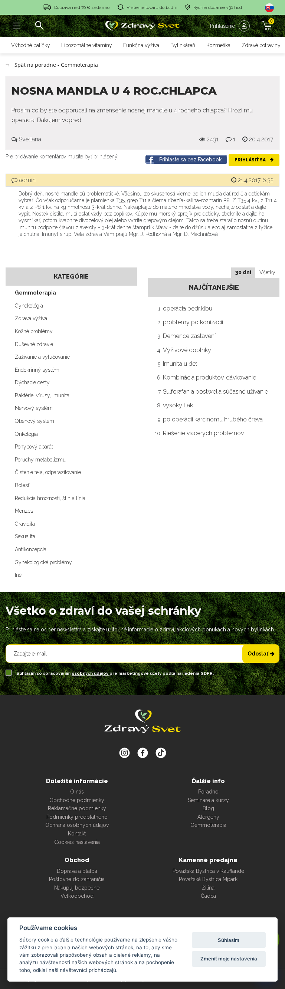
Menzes (24, 511)
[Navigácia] (17, 26)
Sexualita (25, 536)
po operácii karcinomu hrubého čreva (213, 419)
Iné (18, 575)
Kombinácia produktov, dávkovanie (209, 377)
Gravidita (25, 524)
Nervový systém (34, 408)
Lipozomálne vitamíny (86, 45)
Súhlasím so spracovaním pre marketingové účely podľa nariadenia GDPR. (114, 673)
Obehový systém (34, 421)
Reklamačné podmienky (77, 808)
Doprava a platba (77, 871)
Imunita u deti (181, 363)
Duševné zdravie (34, 344)
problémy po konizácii (193, 322)
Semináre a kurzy (208, 800)
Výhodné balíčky (30, 45)
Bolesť (22, 485)
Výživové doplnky (187, 350)
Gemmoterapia (35, 293)
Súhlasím (228, 940)
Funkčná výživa (141, 45)
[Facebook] (160, 752)
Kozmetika (218, 45)
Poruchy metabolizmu (40, 460)
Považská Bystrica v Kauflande (208, 871)
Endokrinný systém (37, 370)
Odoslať (258, 654)
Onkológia (26, 434)
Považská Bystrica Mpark (208, 879)
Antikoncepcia (30, 549)
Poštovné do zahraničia (77, 879)
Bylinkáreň (182, 45)
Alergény (208, 817)
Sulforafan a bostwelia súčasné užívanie (215, 391)
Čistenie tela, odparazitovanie (48, 472)
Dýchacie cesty (32, 382)
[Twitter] (142, 752)
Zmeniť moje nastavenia (228, 959)
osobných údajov (90, 673)
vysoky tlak (178, 405)
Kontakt (77, 834)
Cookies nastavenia (77, 842)
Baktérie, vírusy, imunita (42, 395)
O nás (77, 792)
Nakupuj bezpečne (76, 888)
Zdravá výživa (31, 318)
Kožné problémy (34, 331)
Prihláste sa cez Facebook (190, 159)
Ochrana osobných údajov (77, 825)
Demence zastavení (189, 335)
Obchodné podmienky (76, 800)
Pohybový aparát (34, 447)
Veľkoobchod (77, 896)
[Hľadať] (39, 26)
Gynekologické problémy (43, 562)
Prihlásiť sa (251, 159)
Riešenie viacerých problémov (203, 433)
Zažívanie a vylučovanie (42, 357)
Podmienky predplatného (77, 817)
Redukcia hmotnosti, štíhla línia (50, 498)
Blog (208, 808)
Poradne (208, 792)
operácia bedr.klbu (187, 308)
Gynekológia (29, 306)
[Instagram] (124, 752)
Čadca (208, 896)
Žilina (208, 888)
